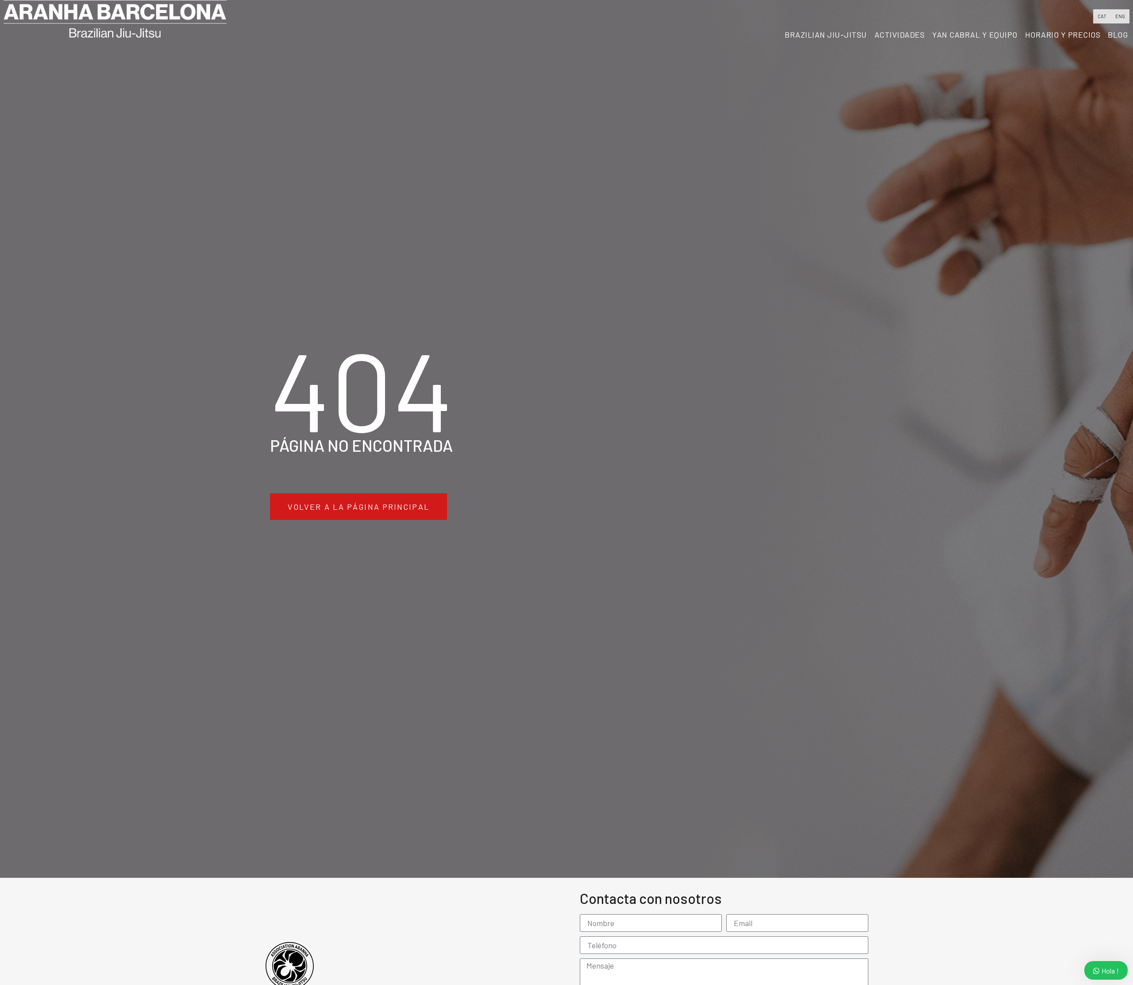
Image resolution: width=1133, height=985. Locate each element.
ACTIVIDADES (900, 34)
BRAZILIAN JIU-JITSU (826, 34)
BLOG (1118, 34)
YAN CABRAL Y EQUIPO (974, 34)
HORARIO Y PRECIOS (1063, 34)
